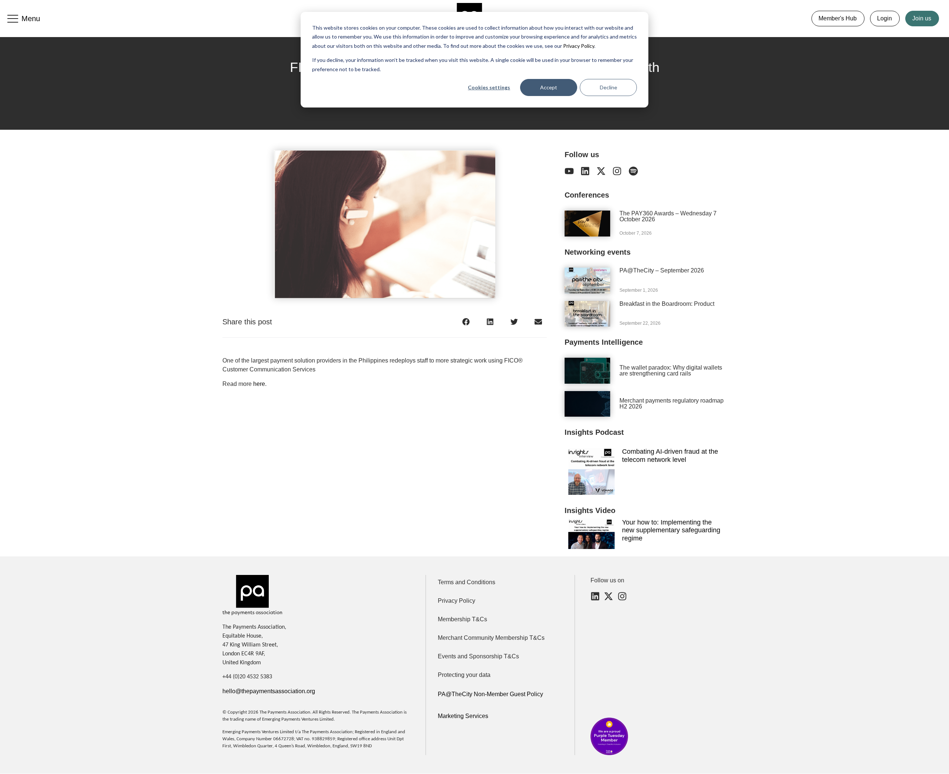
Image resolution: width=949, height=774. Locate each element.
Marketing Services (463, 716)
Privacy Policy (578, 46)
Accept (548, 87)
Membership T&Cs (462, 619)
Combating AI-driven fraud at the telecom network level (670, 455)
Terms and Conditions (466, 582)
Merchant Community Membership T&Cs (491, 638)
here (259, 384)
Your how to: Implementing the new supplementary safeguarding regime (671, 530)
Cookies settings (489, 87)
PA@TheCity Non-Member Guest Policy (490, 694)
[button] (466, 321)
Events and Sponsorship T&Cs (478, 656)
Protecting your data (464, 675)
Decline (608, 87)
